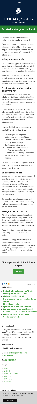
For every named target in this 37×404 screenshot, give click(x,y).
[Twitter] (4, 284)
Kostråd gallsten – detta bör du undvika (20, 312)
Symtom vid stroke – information (17, 307)
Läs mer (18, 272)
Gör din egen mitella (11, 317)
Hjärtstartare (12, 374)
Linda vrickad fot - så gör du (15, 296)
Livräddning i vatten (11, 304)
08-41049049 (20, 22)
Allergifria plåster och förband (16, 314)
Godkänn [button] (10, 400)
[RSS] (8, 284)
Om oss (7, 376)
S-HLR (7, 371)
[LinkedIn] (6, 284)
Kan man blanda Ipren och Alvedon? (18, 309)
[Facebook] (2, 284)
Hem (6, 368)
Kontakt (8, 379)
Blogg (7, 381)
